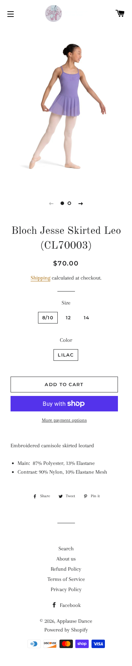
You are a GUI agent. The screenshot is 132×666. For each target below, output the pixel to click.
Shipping (40, 278)
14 (87, 317)
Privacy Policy (66, 589)
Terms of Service (66, 579)
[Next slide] (81, 203)
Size (66, 303)
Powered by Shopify (66, 630)
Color (66, 340)
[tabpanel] (66, 106)
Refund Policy (66, 569)
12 (68, 317)
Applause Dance (74, 621)
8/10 (48, 317)
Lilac (66, 355)
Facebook (69, 605)
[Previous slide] (51, 203)
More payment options (64, 420)
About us (66, 559)
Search (66, 548)
